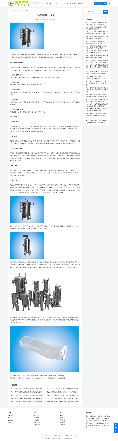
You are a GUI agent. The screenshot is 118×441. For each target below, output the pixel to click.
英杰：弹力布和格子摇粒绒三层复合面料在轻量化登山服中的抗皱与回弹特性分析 (97, 90)
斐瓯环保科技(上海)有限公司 (54, 438)
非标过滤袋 (37, 424)
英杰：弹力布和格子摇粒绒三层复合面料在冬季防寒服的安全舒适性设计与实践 (97, 115)
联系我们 (80, 3)
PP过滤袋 (36, 420)
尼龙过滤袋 (37, 415)
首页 (43, 3)
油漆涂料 (62, 424)
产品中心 (57, 3)
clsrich (36, 19)
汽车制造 (62, 420)
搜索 (105, 12)
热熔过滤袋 (37, 422)
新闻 (15, 10)
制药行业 (62, 417)
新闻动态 (10, 417)
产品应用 (65, 3)
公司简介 (10, 415)
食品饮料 (62, 422)
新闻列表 (72, 3)
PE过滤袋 (36, 417)
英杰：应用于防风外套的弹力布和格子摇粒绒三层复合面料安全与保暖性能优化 (97, 83)
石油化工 (62, 415)
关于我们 (49, 3)
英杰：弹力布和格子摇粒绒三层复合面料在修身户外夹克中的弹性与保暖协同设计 (97, 67)
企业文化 (10, 420)
